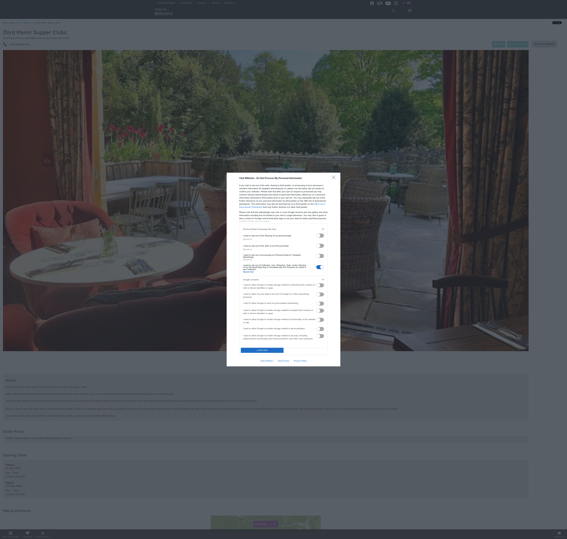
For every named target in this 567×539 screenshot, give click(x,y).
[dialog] (283, 269)
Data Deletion (266, 361)
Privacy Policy (300, 361)
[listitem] (283, 229)
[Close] (334, 178)
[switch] (320, 236)
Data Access (283, 361)
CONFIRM (262, 350)
